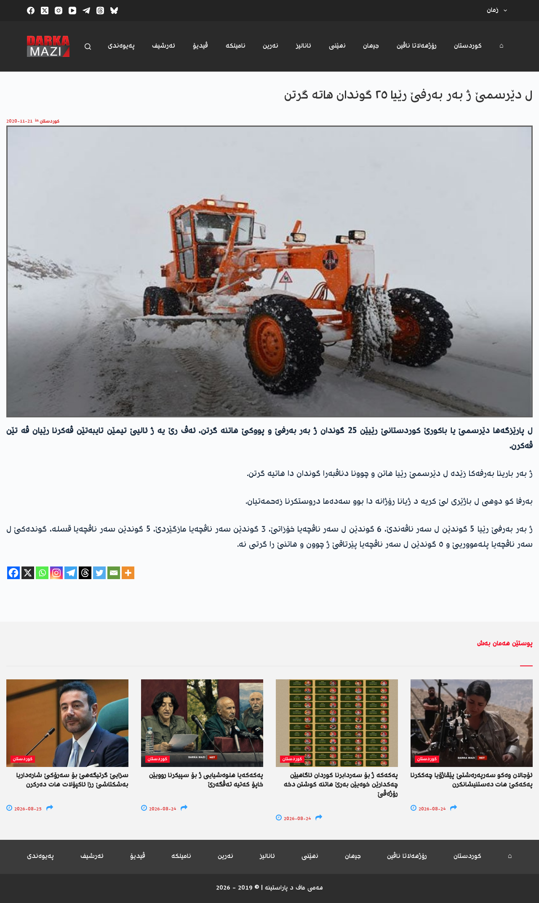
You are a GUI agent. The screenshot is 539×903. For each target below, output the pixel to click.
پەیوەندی (121, 46)
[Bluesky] (114, 10)
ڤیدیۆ (200, 46)
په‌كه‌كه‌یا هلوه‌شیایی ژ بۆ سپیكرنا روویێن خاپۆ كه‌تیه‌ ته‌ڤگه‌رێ (206, 780)
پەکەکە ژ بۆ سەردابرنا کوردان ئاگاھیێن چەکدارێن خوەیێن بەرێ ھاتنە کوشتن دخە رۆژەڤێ (341, 785)
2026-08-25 (27, 809)
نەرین (270, 46)
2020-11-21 (19, 121)
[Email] (113, 572)
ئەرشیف (163, 46)
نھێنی (337, 46)
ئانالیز (303, 46)
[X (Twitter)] (44, 10)
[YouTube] (72, 10)
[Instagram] (58, 10)
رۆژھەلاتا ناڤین (417, 46)
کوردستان (468, 46)
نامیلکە (235, 46)
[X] (27, 572)
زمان (493, 10)
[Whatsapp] (42, 572)
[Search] (88, 46)
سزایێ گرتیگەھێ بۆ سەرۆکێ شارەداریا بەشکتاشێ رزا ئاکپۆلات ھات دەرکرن (72, 780)
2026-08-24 (162, 809)
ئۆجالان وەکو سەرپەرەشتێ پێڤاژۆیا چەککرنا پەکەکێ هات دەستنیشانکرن (472, 780)
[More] (128, 572)
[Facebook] (31, 10)
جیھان (371, 46)
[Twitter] (99, 572)
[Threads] (100, 10)
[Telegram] (86, 10)
